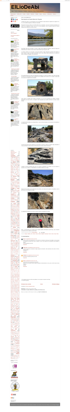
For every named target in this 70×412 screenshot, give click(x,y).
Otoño (16, 266)
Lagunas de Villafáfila (14, 238)
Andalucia (17, 160)
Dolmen (18, 206)
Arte (16, 165)
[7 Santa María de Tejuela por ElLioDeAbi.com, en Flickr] (40, 186)
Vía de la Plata (13, 352)
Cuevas (18, 202)
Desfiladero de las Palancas (16, 102)
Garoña (18, 222)
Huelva (17, 228)
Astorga (17, 168)
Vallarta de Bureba (13, 346)
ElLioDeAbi (25, 7)
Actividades (13, 155)
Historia (39, 233)
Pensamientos (17, 301)
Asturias (12, 169)
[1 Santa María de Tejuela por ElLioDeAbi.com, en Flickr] (40, 46)
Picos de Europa (17, 302)
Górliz (14, 225)
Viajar (55, 233)
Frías (11, 222)
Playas (17, 304)
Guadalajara (13, 226)
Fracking (13, 221)
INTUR (12, 233)
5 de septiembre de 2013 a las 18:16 (31, 238)
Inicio (41, 284)
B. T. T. (15, 171)
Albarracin (16, 157)
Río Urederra (16, 321)
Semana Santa (14, 329)
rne (15, 322)
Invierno (15, 233)
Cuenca (15, 202)
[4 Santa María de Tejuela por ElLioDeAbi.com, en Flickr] (40, 119)
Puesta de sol (16, 310)
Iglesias (15, 229)
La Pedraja (17, 236)
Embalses (12, 209)
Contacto (12, 15)
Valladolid (17, 345)
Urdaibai (15, 344)
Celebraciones (13, 194)
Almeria (16, 158)
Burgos (26, 233)
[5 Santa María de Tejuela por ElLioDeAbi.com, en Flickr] (40, 142)
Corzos (17, 199)
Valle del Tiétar (17, 348)
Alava (13, 157)
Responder (25, 244)
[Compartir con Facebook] (43, 232)
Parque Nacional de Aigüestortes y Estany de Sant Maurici (15, 270)
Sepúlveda (12, 331)
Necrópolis (12, 262)
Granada (18, 225)
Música (16, 259)
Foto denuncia (17, 220)
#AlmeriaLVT (13, 151)
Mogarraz (12, 254)
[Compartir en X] (42, 232)
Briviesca (14, 176)
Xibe (24, 260)
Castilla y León (29, 233)
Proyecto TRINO (15, 309)
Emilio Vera (25, 247)
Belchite (12, 174)
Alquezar (12, 159)
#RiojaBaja (12, 154)
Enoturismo (17, 209)
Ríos (12, 322)
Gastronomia (14, 223)
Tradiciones (17, 340)
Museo (12, 259)
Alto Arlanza (16, 159)
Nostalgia (12, 263)
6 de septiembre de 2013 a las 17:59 (31, 260)
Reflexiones (17, 314)
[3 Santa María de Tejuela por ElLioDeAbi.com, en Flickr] (40, 96)
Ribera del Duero (14, 319)
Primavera (17, 308)
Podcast (12, 305)
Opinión (18, 264)
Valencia (18, 344)
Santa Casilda (14, 326)
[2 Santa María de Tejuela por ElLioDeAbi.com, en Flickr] (40, 73)
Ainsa (18, 156)
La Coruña (17, 235)
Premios (12, 308)
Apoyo (14, 162)
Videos (57, 233)
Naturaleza (15, 260)
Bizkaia (18, 175)
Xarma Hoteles (16, 357)
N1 (11, 260)
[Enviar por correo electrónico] (41, 232)
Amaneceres (12, 160)
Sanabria (16, 325)
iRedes (12, 234)
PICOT (18, 303)
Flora (16, 218)
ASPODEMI (12, 168)
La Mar (13, 236)
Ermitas (13, 210)
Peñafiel (13, 302)
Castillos (18, 190)
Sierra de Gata (17, 332)
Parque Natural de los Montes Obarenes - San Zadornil (15, 286)
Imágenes (42, 233)
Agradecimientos (13, 156)
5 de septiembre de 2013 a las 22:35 (33, 255)
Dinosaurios (13, 205)
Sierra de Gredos (14, 333)
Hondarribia (12, 228)
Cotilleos (12, 200)
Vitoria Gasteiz (14, 356)
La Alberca (15, 234)
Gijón (11, 225)
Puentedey (16, 110)
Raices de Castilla (15, 313)
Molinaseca (16, 254)
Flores (12, 219)
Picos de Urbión (14, 303)
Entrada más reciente (26, 284)
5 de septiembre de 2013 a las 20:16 (33, 247)
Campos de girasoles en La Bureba (16, 84)
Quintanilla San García (14, 311)
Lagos (17, 237)
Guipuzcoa (18, 226)
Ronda (12, 323)
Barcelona (12, 172)
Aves (17, 170)
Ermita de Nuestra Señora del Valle (16, 60)
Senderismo (13, 330)
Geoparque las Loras (15, 224)
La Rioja (13, 237)
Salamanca (16, 323)
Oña (14, 264)
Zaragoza (16, 358)
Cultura (37, 233)
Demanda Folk (13, 204)
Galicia (14, 222)
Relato (15, 315)
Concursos (12, 199)
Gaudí (18, 223)
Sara (24, 238)
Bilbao (17, 174)
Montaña (12, 256)
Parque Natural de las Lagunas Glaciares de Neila (15, 284)
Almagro (12, 158)
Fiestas (18, 215)
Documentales (14, 206)
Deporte (18, 204)
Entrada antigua (55, 284)
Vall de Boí (13, 345)
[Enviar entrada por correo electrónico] (39, 232)
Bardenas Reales (16, 173)
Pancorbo (16, 268)
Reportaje (46, 233)
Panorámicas (13, 269)
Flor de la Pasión (14, 76)
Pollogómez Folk (16, 305)
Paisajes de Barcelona (14, 267)
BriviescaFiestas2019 (14, 178)
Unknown (25, 255)
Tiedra (18, 339)
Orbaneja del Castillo (15, 265)
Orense (12, 266)
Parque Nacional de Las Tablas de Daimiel (15, 272)
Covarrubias (16, 200)
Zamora (12, 358)
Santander (12, 327)
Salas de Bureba (13, 324)
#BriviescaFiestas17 (14, 152)
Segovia (16, 328)
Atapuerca (16, 169)
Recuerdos (12, 314)
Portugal (17, 306)
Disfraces (18, 205)
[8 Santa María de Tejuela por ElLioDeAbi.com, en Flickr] (40, 209)
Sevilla (15, 331)
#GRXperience (13, 153)
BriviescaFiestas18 (13, 177)
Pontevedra (12, 306)
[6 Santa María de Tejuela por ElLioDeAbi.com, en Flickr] (40, 164)
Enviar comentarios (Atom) (30, 286)
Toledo (13, 340)
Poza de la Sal (14, 307)
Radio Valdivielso (17, 312)
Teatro (15, 339)
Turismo (49, 233)
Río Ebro (15, 320)
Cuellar (12, 202)
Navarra (12, 261)
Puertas (12, 310)
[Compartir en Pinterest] (44, 232)
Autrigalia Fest (13, 170)
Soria (11, 338)
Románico (18, 322)
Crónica (34, 233)
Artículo (12, 166)
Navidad (16, 261)
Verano (52, 233)
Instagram (16, 232)
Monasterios (13, 255)
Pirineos (12, 304)
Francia (17, 221)
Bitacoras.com (13, 175)
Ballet (17, 171)
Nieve (17, 262)
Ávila (11, 171)
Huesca (12, 229)
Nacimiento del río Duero (15, 93)
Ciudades (12, 198)
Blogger (57, 404)
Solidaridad (16, 337)
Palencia (12, 268)
